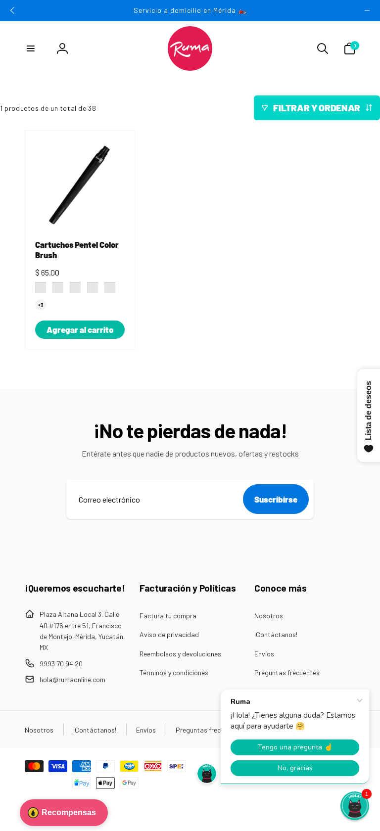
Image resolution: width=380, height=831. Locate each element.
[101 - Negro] (40, 287)
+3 (41, 305)
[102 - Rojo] (57, 287)
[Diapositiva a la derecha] (367, 10)
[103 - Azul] (75, 287)
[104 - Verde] (92, 287)
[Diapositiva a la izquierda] (12, 10)
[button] (31, 48)
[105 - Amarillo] (109, 287)
